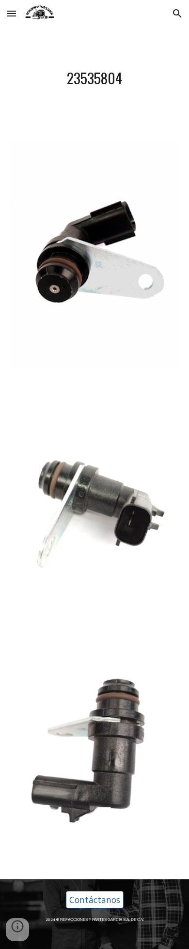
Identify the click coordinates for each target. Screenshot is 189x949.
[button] (11, 13)
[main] (94, 78)
